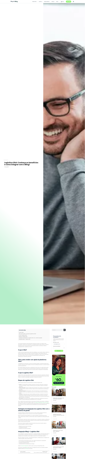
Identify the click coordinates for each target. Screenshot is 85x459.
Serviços (53, 1)
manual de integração (24, 445)
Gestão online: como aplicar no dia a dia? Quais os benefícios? (58, 398)
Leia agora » (54, 400)
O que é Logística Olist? (23, 335)
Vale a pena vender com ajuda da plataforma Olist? (27, 333)
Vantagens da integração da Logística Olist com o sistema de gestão (30, 337)
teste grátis (27, 448)
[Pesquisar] (65, 330)
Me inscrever (59, 350)
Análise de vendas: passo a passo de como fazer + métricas (58, 447)
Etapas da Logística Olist (23, 336)
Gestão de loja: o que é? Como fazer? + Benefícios (58, 431)
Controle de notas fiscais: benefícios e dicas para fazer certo (58, 415)
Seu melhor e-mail (56, 342)
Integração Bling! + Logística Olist (24, 339)
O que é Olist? (21, 332)
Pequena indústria (46, 1)
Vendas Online (34, 1)
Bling (57, 1)
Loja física (40, 1)
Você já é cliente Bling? (56, 346)
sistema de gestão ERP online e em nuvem (42, 402)
